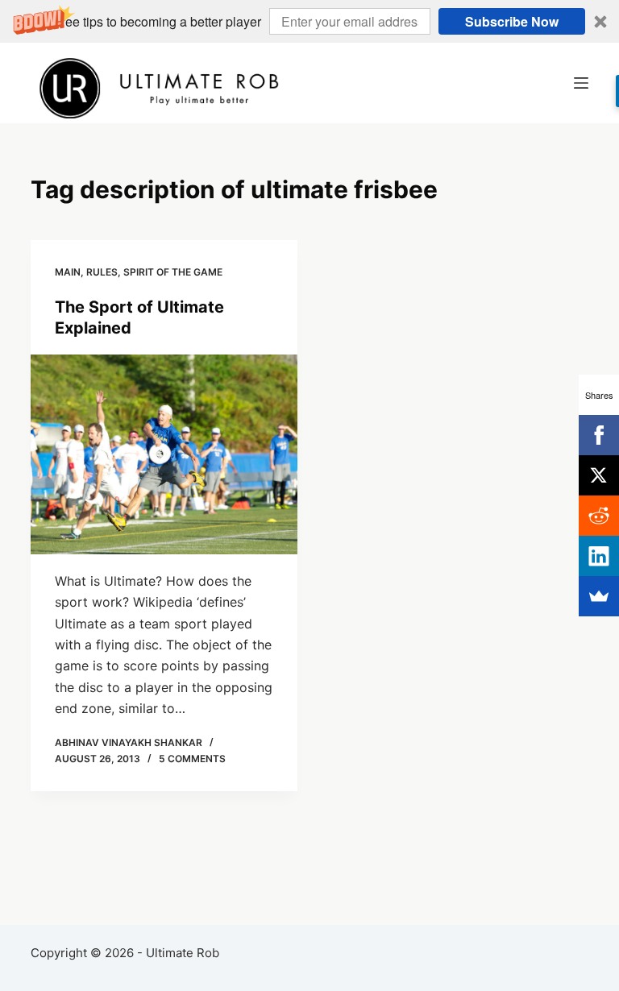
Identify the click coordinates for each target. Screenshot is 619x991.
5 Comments (192, 759)
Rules (102, 272)
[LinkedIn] (599, 556)
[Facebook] (599, 435)
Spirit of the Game (172, 272)
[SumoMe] (599, 596)
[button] (309, 21)
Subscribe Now (512, 21)
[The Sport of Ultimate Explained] (164, 454)
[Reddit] (599, 516)
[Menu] (581, 83)
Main (68, 272)
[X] (599, 475)
